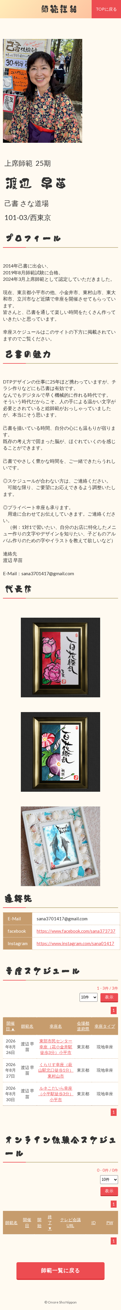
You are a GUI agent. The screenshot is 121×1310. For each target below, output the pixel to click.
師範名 (27, 1026)
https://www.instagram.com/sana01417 (75, 943)
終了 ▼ (50, 1222)
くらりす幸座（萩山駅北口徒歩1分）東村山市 (55, 1070)
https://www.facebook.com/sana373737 (76, 931)
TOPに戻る (106, 9)
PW (109, 1222)
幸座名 (56, 1026)
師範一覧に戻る (60, 1270)
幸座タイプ (105, 1026)
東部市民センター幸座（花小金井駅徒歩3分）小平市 (55, 1046)
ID (93, 1222)
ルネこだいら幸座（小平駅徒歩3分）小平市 (55, 1094)
